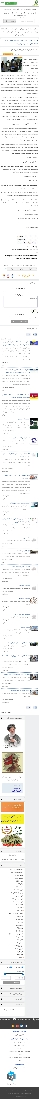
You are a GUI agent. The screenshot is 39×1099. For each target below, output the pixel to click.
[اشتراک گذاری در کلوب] (4, 275)
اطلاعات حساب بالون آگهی (19, 1067)
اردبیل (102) (19, 875)
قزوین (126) (19, 919)
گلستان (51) (19, 937)
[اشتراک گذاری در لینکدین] (12, 277)
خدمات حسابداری (24, 269)
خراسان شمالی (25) (17, 901)
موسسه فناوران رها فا (13, 269)
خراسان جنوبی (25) (17, 895)
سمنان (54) (19, 910)
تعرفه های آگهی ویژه (19, 1042)
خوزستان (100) (18, 904)
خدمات (16, 40)
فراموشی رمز (7, 12)
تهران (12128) (18, 889)
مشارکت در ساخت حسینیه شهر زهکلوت (12, 859)
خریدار (8, 967)
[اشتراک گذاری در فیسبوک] (12, 275)
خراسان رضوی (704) (17, 898)
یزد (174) (20, 957)
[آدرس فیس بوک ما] (26, 1026)
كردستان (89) (19, 925)
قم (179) (20, 922)
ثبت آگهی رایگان (19, 1048)
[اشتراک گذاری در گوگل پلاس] (8, 277)
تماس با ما (6, 9)
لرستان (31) (19, 942)
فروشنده (18, 967)
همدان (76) (19, 954)
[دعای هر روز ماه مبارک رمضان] (12, 749)
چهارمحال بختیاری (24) (16, 892)
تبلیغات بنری (18, 799)
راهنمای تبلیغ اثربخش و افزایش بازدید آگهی (19, 1059)
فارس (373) (19, 916)
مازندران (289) (18, 945)
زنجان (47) (20, 907)
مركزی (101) (19, 948)
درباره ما (15, 9)
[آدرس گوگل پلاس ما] (17, 1026)
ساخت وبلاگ (12, 855)
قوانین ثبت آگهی (19, 1034)
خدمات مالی (9, 40)
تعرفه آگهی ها (25, 9)
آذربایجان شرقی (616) (16, 869)
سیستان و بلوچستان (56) (15, 913)
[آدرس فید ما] (13, 1026)
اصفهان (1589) (18, 878)
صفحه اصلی (23, 40)
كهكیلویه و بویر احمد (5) (16, 934)
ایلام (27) (20, 884)
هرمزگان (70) (19, 951)
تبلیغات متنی (18, 851)
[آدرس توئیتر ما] (21, 1026)
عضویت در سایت (19, 12)
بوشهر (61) (19, 886)
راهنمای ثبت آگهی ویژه (19, 1045)
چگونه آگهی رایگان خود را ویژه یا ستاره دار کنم (19, 1053)
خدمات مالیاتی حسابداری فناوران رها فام (26, 43)
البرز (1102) (19, 881)
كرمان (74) (20, 928)
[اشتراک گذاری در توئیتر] (4, 277)
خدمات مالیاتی (33, 269)
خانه (33, 9)
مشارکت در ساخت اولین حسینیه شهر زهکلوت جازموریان (12, 778)
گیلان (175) (19, 939)
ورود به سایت (30, 12)
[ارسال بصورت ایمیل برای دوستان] (8, 275)
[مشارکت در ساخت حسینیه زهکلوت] (12, 772)
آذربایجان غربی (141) (17, 872)
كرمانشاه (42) (19, 931)
